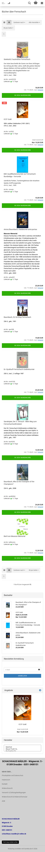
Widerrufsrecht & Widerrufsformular (14, 797)
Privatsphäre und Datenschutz (12, 775)
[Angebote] (40, 690)
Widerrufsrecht (7, 788)
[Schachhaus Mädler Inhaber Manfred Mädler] (5, 3)
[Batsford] (23, 747)
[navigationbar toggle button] (42, 3)
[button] (4, 22)
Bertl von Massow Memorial (14, 536)
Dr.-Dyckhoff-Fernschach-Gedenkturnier (19, 369)
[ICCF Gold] (22, 707)
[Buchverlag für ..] (23, 751)
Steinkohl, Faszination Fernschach (17, 59)
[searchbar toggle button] (29, 3)
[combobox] (19, 22)
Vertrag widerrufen (10, 842)
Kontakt (4, 784)
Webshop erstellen (14, 849)
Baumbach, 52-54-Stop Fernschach (17, 317)
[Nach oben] (38, 848)
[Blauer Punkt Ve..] (23, 749)
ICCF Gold (8, 119)
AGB (3, 801)
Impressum (6, 780)
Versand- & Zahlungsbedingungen (14, 792)
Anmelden (22, 676)
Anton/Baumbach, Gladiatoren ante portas (20, 229)
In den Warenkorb (22, 95)
